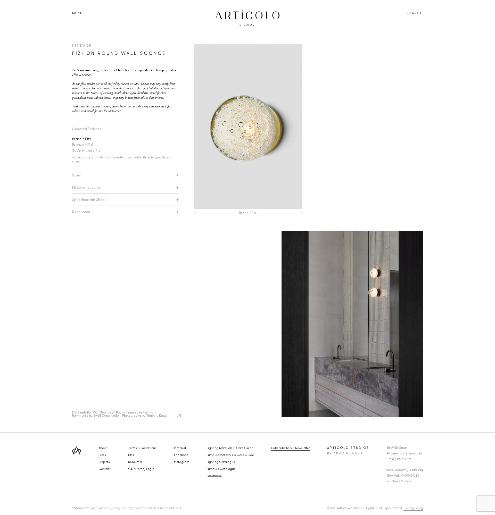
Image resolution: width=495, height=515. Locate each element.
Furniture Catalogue (221, 469)
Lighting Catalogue (221, 462)
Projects (104, 462)
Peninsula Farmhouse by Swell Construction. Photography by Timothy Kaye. (119, 414)
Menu (77, 13)
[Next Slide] (183, 415)
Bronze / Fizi (82, 144)
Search (415, 13)
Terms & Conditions (142, 448)
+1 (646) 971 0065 (399, 481)
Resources (135, 462)
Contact (104, 469)
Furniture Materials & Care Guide (230, 455)
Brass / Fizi (81, 139)
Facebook (181, 455)
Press (102, 455)
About (102, 448)
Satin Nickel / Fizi (86, 150)
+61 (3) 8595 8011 (399, 459)
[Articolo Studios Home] (247, 18)
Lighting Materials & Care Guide (230, 448)
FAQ (131, 455)
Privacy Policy (413, 508)
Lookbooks (214, 476)
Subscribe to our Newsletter (290, 448)
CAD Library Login (141, 469)
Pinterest (180, 448)
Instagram (181, 462)
